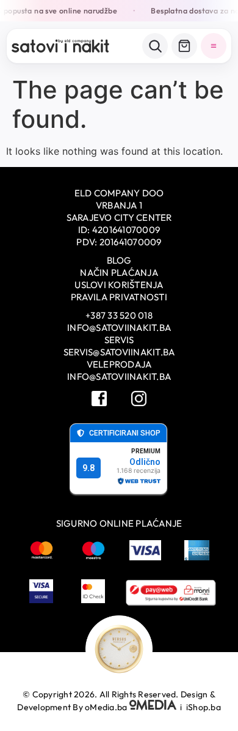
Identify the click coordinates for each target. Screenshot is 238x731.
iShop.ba (203, 707)
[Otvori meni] (213, 46)
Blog (119, 260)
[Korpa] (184, 46)
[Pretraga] (155, 46)
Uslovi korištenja (118, 285)
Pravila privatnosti (119, 297)
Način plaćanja (119, 272)
